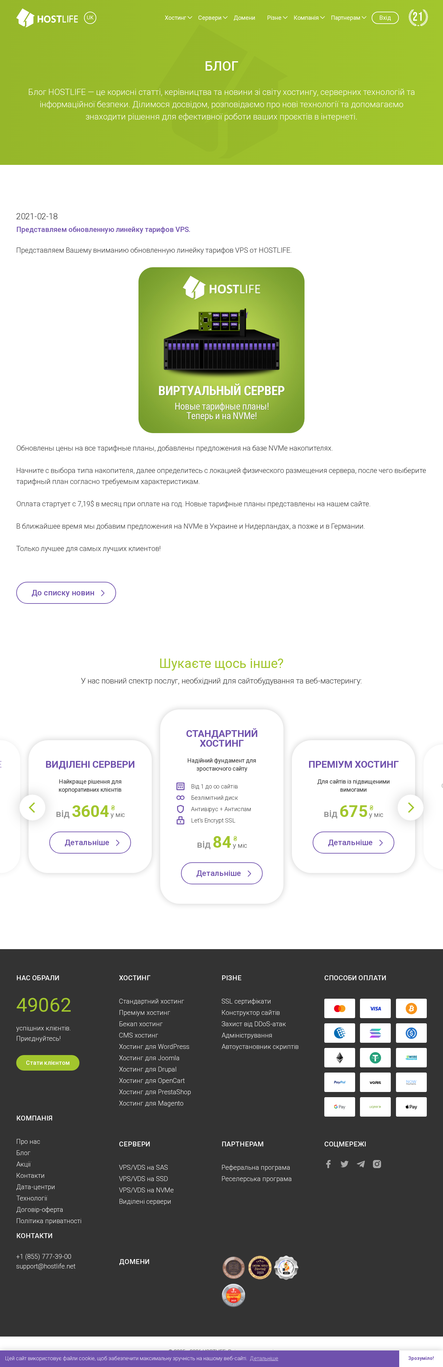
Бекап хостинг (141, 1024)
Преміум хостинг (144, 1013)
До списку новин (62, 592)
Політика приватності (48, 1221)
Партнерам (345, 17)
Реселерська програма (257, 1179)
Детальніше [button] (264, 1358)
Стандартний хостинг (151, 1001)
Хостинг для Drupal (148, 1069)
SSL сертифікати (246, 1001)
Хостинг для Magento (151, 1103)
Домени (244, 17)
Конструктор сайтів (251, 1013)
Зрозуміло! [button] (421, 1358)
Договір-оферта (39, 1209)
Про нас (28, 1141)
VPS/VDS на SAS (143, 1167)
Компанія (306, 17)
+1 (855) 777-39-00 (43, 1256)
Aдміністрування (247, 1035)
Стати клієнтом (48, 1062)
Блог (23, 1153)
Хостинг (175, 17)
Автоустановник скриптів (260, 1047)
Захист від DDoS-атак (254, 1024)
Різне (274, 17)
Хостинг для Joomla (149, 1058)
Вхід (385, 17)
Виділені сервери (145, 1201)
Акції (23, 1164)
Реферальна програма (256, 1167)
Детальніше (87, 842)
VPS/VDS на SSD (143, 1179)
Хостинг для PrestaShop (155, 1092)
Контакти (30, 1175)
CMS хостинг (138, 1035)
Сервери (210, 17)
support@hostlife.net (46, 1266)
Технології (31, 1198)
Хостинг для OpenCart (152, 1081)
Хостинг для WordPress (154, 1047)
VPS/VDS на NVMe (146, 1190)
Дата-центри (35, 1187)
